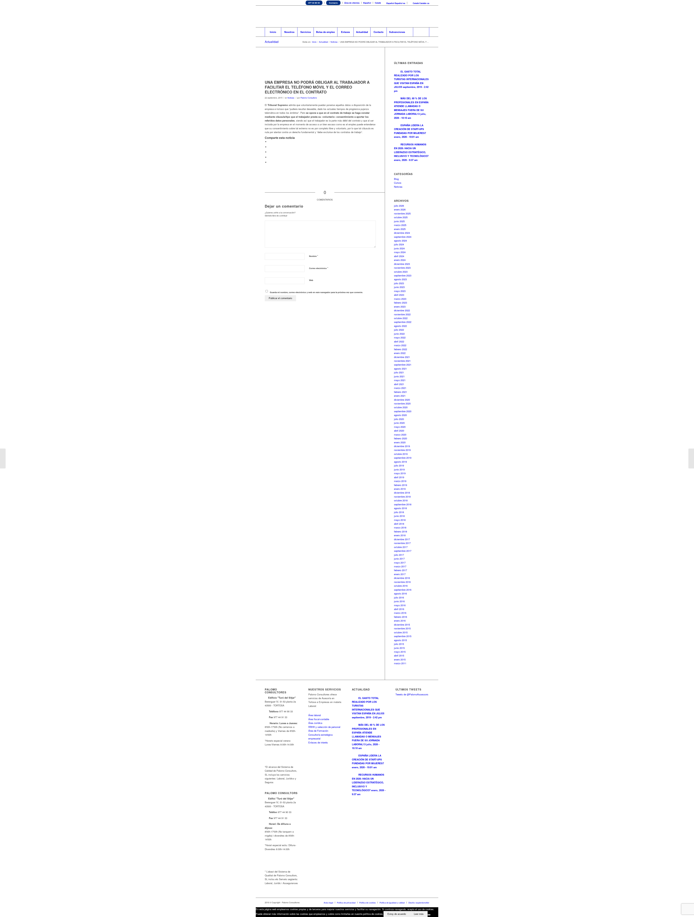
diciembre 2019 (402, 446)
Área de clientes (351, 2)
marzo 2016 (400, 613)
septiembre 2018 (402, 504)
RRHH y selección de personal (324, 727)
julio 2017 (399, 554)
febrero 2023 (400, 302)
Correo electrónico (318, 268)
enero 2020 (400, 442)
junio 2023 (399, 287)
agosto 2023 (400, 279)
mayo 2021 (400, 380)
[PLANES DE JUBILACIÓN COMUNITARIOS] (3, 458)
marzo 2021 (400, 388)
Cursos (397, 182)
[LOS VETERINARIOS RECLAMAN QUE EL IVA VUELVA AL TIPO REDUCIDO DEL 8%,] (691, 458)
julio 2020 (399, 419)
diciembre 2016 (402, 578)
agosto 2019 (400, 461)
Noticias (334, 41)
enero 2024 (400, 260)
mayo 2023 (400, 291)
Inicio (314, 41)
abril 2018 (399, 523)
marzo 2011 (400, 663)
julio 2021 (399, 372)
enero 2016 (400, 620)
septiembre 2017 (402, 551)
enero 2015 (400, 659)
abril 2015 (399, 655)
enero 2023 (400, 306)
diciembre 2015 (402, 624)
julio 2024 (399, 244)
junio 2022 (399, 333)
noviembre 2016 (402, 582)
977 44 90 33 (314, 2)
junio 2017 (399, 558)
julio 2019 (399, 465)
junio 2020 (399, 423)
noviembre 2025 (402, 213)
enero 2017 (400, 574)
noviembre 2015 (402, 628)
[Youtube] (421, 16)
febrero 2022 (400, 349)
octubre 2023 (401, 271)
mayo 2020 (400, 426)
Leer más (419, 914)
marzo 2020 (400, 434)
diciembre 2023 (402, 264)
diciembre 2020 (402, 399)
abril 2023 (399, 295)
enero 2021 (400, 395)
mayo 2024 (400, 252)
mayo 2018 (400, 520)
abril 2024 (399, 256)
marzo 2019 (400, 481)
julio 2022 (399, 329)
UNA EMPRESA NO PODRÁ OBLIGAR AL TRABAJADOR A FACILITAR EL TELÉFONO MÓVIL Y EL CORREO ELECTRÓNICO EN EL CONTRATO (317, 87)
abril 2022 (399, 341)
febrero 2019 (400, 485)
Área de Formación (318, 730)
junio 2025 (399, 221)
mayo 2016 (400, 605)
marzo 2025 (400, 225)
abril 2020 (399, 430)
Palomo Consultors (309, 97)
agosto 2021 (400, 368)
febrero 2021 (400, 392)
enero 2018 (400, 535)
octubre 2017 (401, 547)
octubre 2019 (401, 454)
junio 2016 (399, 601)
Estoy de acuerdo (396, 914)
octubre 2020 (401, 407)
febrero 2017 (400, 570)
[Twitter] (405, 16)
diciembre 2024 (402, 232)
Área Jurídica (315, 723)
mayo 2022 (400, 337)
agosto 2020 (400, 415)
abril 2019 (399, 477)
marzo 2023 (400, 298)
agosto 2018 (400, 508)
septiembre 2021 (402, 364)
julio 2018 (399, 512)
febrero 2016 (400, 617)
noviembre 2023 (402, 267)
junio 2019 (399, 469)
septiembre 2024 (402, 236)
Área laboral (314, 715)
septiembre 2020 (402, 411)
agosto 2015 (400, 640)
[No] (429, 914)
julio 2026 (399, 205)
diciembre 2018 (402, 492)
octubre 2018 (401, 500)
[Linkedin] (410, 16)
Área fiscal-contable (318, 719)
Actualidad (272, 42)
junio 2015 (399, 648)
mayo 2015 (400, 651)
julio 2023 (399, 283)
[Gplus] (426, 16)
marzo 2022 (400, 345)
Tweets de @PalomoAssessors (411, 694)
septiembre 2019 (402, 457)
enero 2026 (400, 209)
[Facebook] (415, 16)
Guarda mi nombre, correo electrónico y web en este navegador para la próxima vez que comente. (316, 292)
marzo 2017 (400, 566)
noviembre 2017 (402, 543)
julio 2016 (399, 597)
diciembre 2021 (402, 357)
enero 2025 (400, 229)
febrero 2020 (400, 438)
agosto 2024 (400, 240)
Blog (396, 179)
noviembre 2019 (402, 450)
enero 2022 (400, 353)
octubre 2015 (401, 632)
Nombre (313, 256)
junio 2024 (399, 248)
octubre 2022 (401, 318)
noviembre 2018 (402, 496)
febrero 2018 (400, 531)
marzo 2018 (400, 527)
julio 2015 (399, 644)
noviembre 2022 (402, 314)
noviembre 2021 (402, 360)
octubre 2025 (401, 217)
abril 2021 (399, 384)
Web (311, 280)
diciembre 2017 (402, 539)
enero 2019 (400, 489)
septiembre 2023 (402, 275)
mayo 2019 (400, 473)
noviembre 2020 (402, 403)
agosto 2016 (400, 593)
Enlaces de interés (318, 742)
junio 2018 (399, 516)
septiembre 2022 (402, 322)
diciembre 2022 (402, 310)
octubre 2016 (401, 585)
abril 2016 (399, 609)
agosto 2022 (400, 326)
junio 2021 (399, 376)
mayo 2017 (400, 562)
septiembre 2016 (402, 589)
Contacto (333, 2)
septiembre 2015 (402, 636)
